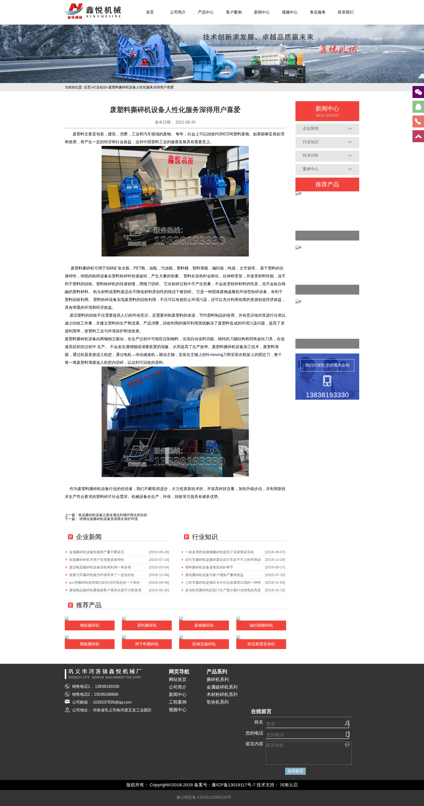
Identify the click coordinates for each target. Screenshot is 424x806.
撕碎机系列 (218, 679)
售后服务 (318, 12)
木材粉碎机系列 (222, 694)
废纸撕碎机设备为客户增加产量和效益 (214, 575)
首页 (150, 12)
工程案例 (177, 702)
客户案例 (234, 12)
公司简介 (178, 12)
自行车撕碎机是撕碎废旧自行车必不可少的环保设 (223, 560)
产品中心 (206, 12)
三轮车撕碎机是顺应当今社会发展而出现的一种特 (223, 582)
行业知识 (99, 87)
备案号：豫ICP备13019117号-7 (224, 784)
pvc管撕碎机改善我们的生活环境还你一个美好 (104, 582)
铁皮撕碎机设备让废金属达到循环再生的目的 (113, 515)
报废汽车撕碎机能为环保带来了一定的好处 (101, 575)
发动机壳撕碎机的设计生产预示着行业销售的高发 (223, 590)
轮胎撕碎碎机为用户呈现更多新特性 (96, 560)
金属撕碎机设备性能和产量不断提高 (96, 552)
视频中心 (290, 12)
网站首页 (177, 679)
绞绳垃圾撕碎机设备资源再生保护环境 (108, 519)
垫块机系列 (218, 702)
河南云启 (289, 784)
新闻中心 (262, 12)
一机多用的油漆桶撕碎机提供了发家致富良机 (219, 552)
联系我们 (346, 12)
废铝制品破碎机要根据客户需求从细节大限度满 (105, 590)
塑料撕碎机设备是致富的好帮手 (209, 567)
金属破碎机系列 (222, 687)
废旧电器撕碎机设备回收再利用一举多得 (100, 567)
